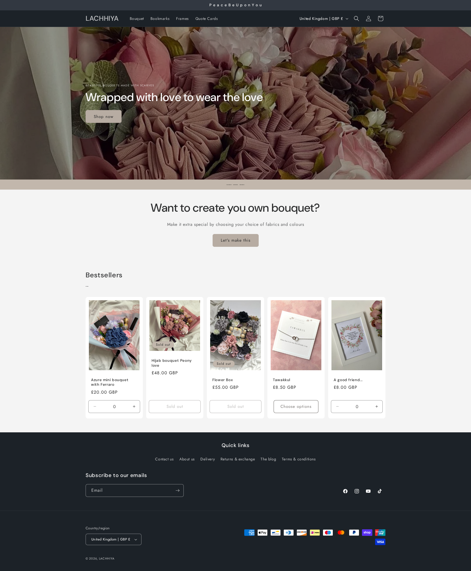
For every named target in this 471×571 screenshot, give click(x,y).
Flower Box (222, 379)
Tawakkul (281, 379)
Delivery (207, 459)
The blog (268, 459)
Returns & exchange (238, 459)
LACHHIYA (106, 558)
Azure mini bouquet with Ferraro (109, 382)
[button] (357, 19)
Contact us (164, 459)
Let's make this (235, 240)
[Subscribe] (177, 490)
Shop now (103, 116)
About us (187, 459)
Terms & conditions (299, 459)
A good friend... (348, 379)
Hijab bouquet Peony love (172, 363)
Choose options (296, 406)
